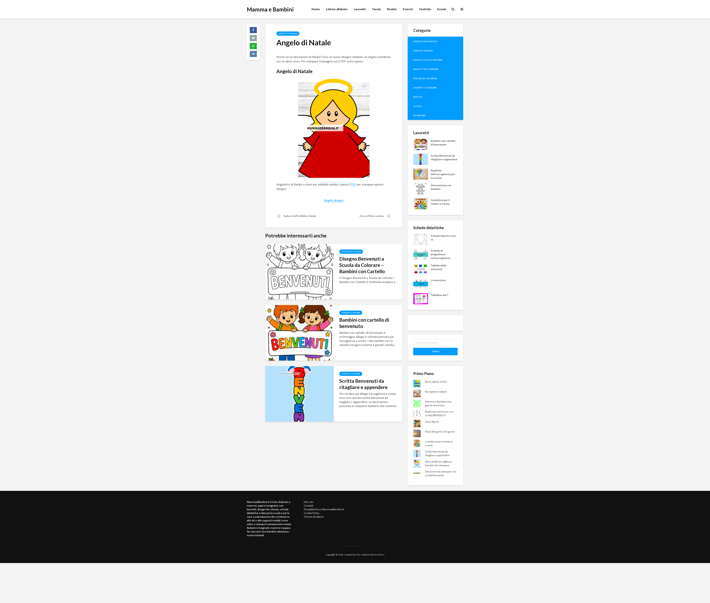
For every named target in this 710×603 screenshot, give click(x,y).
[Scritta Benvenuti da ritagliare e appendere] (299, 393)
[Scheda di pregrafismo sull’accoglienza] (420, 254)
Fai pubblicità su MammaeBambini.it (324, 509)
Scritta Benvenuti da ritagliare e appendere (363, 384)
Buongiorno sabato (436, 391)
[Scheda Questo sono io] (420, 239)
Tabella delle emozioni (438, 267)
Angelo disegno (334, 200)
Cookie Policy (311, 513)
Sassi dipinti (432, 421)
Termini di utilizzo (314, 516)
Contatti (308, 505)
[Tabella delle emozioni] (420, 268)
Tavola (376, 9)
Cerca (435, 351)
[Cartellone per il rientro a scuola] (420, 203)
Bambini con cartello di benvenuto (364, 323)
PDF (353, 184)
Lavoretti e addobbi (287, 33)
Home (316, 9)
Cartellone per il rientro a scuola (440, 201)
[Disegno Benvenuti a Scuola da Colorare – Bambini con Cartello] (299, 271)
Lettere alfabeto (337, 9)
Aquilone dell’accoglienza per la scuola (443, 174)
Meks (358, 554)
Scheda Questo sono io (443, 237)
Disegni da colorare (351, 251)
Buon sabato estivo (436, 381)
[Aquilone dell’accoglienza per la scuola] (420, 173)
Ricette (392, 9)
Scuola (441, 9)
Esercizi (408, 9)
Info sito (308, 502)
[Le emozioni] (420, 283)
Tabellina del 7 (439, 295)
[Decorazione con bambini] (420, 188)
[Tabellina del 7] (420, 298)
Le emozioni (438, 280)
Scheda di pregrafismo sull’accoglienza (440, 254)
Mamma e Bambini (270, 9)
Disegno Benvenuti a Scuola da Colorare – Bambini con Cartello (362, 265)
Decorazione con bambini (441, 187)
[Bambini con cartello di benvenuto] (299, 332)
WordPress (379, 554)
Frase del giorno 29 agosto (440, 431)
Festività (425, 9)
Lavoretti (360, 9)
